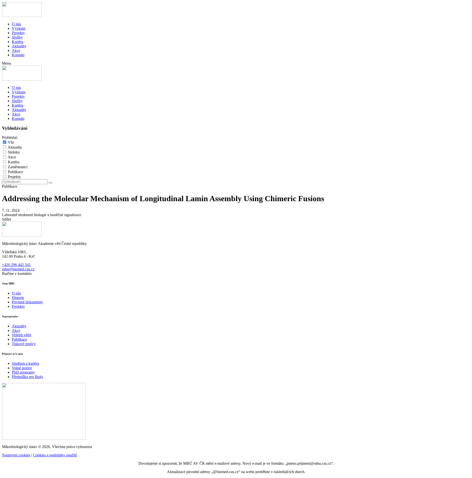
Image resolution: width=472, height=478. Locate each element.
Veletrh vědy (21, 335)
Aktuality (19, 46)
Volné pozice (22, 368)
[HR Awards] (44, 438)
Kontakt (18, 55)
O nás (16, 24)
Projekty (18, 33)
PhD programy (23, 372)
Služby (17, 37)
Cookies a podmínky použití (55, 455)
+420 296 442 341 (16, 265)
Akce (16, 50)
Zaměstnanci (18, 167)
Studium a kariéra (25, 363)
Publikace (15, 172)
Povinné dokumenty (27, 302)
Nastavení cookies (16, 455)
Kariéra (17, 42)
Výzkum (18, 28)
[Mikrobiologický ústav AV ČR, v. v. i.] (22, 16)
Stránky (14, 152)
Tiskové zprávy (24, 344)
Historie (18, 297)
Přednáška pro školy (27, 377)
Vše (11, 142)
